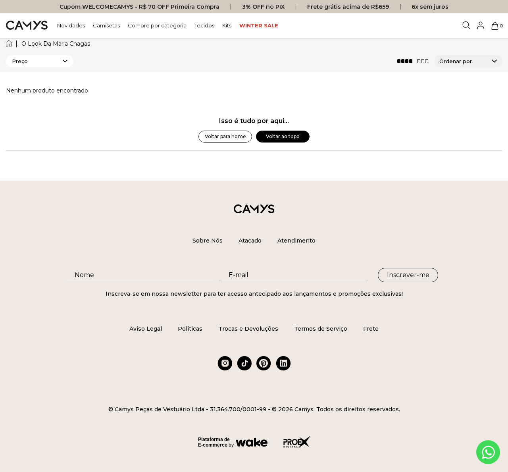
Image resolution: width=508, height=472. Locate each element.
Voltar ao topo (283, 136)
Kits (226, 25)
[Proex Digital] (296, 442)
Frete (371, 328)
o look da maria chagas (55, 43)
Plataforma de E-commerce (214, 442)
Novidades (71, 25)
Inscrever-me (408, 275)
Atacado (250, 240)
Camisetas (106, 25)
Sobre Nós (207, 240)
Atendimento (296, 240)
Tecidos (204, 25)
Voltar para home (225, 136)
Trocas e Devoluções (248, 328)
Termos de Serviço (320, 328)
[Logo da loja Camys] (27, 26)
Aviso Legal (145, 328)
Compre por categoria (157, 25)
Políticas (190, 328)
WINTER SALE (258, 25)
